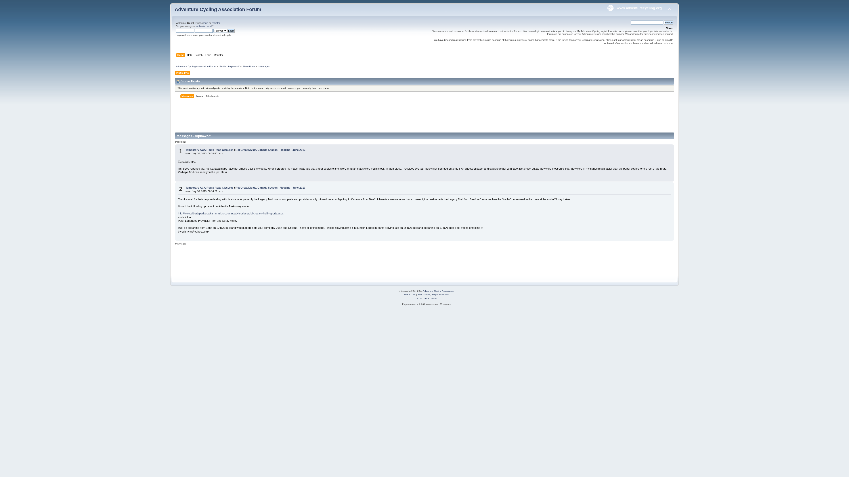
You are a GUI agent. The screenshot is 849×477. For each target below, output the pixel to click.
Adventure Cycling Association (438, 291)
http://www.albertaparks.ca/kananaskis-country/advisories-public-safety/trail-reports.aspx (230, 213)
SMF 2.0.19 (409, 294)
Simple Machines (440, 294)
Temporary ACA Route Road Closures (209, 149)
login (205, 23)
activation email (204, 26)
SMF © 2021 (423, 294)
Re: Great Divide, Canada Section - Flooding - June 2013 (270, 149)
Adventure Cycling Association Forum (218, 9)
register (216, 23)
